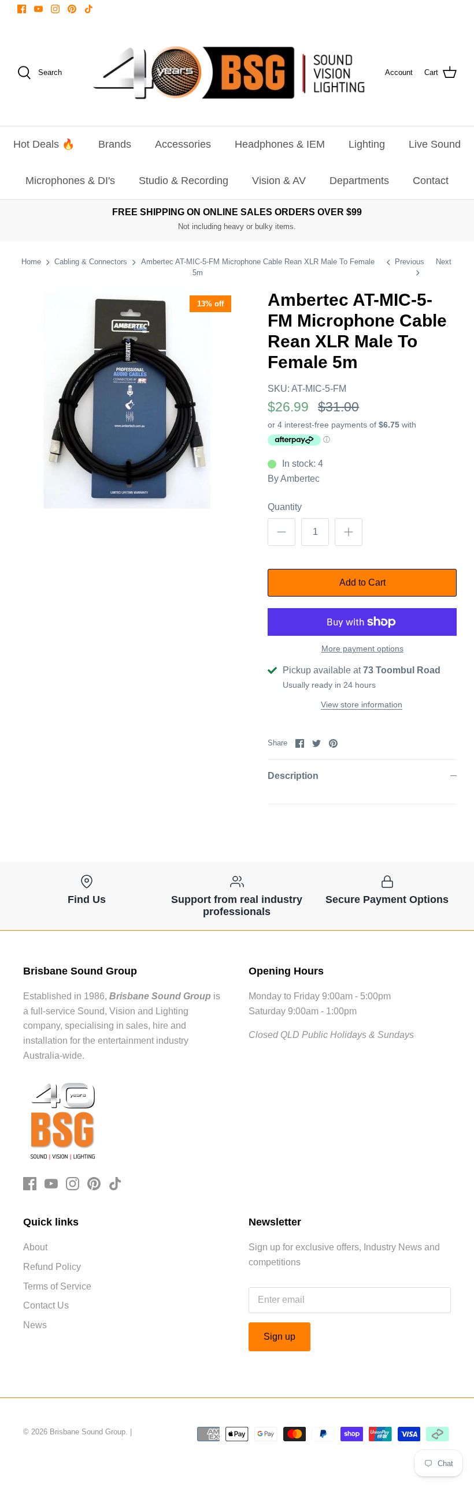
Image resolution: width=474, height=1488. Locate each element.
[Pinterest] (72, 9)
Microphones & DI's (70, 180)
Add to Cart (362, 582)
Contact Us (46, 1305)
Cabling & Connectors (90, 261)
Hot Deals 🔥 (44, 144)
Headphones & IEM (280, 144)
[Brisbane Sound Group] (228, 72)
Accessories (183, 144)
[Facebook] (21, 9)
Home (31, 261)
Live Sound (435, 144)
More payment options (362, 648)
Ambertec (300, 478)
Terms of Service (57, 1286)
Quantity (285, 507)
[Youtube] (38, 9)
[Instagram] (55, 9)
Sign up (279, 1336)
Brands (114, 144)
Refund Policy (52, 1267)
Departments (359, 180)
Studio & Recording (183, 180)
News (35, 1325)
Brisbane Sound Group (87, 1431)
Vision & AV (279, 180)
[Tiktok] (88, 9)
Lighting (367, 144)
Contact (431, 180)
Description (293, 776)
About (35, 1247)
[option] (127, 399)
